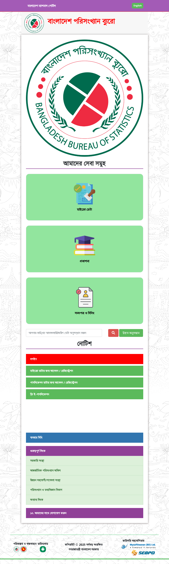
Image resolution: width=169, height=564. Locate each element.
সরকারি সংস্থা (37, 460)
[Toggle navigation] (19, 529)
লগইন (33, 359)
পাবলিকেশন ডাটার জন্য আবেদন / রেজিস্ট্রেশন (53, 382)
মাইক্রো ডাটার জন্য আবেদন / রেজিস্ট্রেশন (51, 371)
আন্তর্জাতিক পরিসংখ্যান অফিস (45, 470)
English (138, 5)
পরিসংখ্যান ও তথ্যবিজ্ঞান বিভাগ (46, 490)
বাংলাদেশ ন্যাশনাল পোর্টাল (42, 6)
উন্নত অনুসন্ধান (131, 333)
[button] (34, 98)
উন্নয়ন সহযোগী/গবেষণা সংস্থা (45, 480)
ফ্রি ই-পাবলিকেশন (39, 394)
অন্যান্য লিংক (36, 500)
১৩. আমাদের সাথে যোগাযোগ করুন (48, 513)
